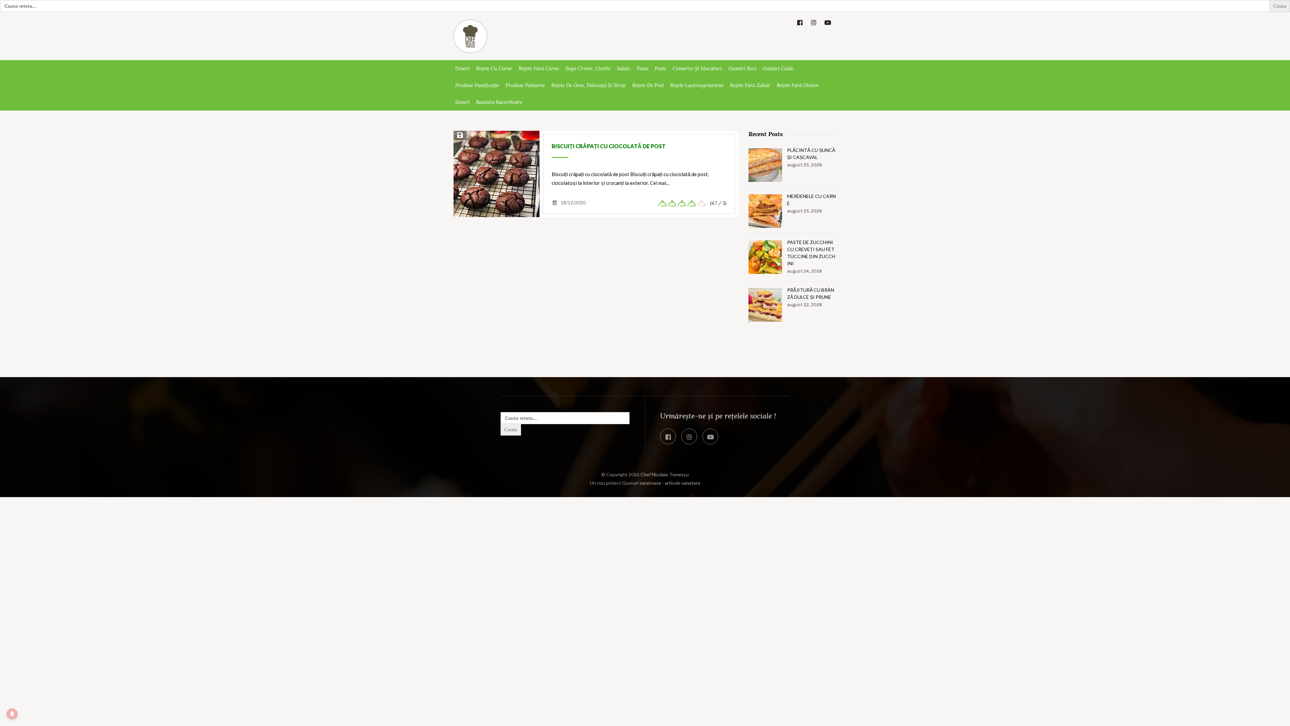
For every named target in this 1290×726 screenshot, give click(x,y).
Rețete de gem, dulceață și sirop (588, 85)
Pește (660, 68)
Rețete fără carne (539, 68)
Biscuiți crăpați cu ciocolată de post (608, 146)
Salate (623, 68)
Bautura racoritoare (499, 102)
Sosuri (462, 102)
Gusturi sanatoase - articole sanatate (661, 483)
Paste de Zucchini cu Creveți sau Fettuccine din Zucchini (811, 252)
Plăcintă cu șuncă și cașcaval (811, 153)
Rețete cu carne (494, 68)
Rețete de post (648, 85)
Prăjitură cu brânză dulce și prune (810, 293)
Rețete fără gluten (797, 85)
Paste (642, 68)
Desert (462, 68)
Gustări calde (778, 68)
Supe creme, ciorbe (587, 68)
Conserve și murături (697, 68)
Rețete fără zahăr (750, 85)
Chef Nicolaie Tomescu (664, 474)
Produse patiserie (525, 85)
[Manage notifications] (12, 714)
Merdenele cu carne (811, 199)
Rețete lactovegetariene (697, 85)
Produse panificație (477, 85)
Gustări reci (742, 68)
